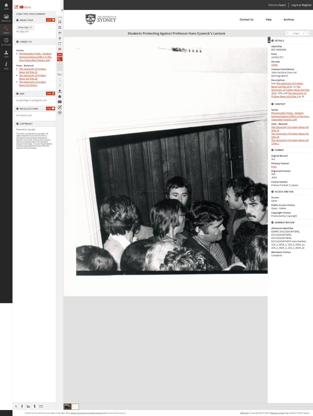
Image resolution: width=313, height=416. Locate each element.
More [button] (6, 69)
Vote (25, 7)
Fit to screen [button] (59, 27)
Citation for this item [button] (59, 112)
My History (6, 45)
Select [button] (303, 33)
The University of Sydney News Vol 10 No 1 (32, 83)
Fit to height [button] (59, 38)
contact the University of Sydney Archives (87, 413)
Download (59, 91)
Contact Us (247, 20)
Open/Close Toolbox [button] (62, 6)
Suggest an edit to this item (16, 7)
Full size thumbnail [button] (59, 22)
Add (49, 19)
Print (273, 166)
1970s (274, 64)
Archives (289, 20)
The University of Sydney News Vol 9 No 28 (32, 77)
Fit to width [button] (59, 32)
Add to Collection (59, 96)
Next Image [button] (307, 33)
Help (269, 20)
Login (6, 57)
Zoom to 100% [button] (59, 49)
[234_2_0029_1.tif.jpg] (67, 406)
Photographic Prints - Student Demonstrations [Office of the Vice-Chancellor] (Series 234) (35, 57)
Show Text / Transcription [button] (59, 74)
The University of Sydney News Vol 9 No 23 (32, 70)
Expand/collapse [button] (269, 40)
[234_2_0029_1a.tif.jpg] (75, 407)
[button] (59, 59)
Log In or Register (294, 5)
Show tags (23, 27)
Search (6, 33)
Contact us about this (59, 101)
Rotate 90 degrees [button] (59, 43)
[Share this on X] (16, 404)
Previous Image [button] (288, 33)
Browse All (6, 21)
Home (6, 9)
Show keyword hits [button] (59, 80)
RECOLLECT (244, 413)
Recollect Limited (277, 413)
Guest (282, 5)
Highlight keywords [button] (59, 85)
